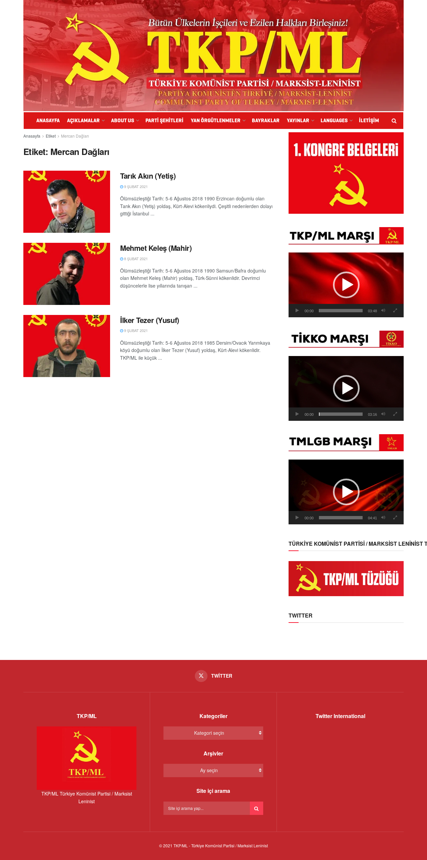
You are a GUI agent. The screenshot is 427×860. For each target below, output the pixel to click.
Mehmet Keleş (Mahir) (155, 247)
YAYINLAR (298, 120)
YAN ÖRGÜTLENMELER (216, 120)
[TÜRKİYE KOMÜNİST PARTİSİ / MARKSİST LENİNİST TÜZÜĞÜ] (346, 577)
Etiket (51, 136)
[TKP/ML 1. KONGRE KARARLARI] (346, 172)
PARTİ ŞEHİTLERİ (164, 120)
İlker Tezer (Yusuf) (149, 320)
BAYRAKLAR (266, 120)
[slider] (341, 310)
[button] (346, 285)
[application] (346, 284)
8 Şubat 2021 (135, 258)
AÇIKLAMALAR (83, 120)
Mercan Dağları (75, 136)
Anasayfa (31, 136)
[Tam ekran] (395, 310)
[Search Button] (256, 808)
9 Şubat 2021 (135, 186)
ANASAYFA (48, 120)
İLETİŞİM (369, 120)
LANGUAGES (334, 120)
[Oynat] (297, 310)
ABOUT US (122, 120)
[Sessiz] (383, 310)
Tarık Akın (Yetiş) (147, 175)
